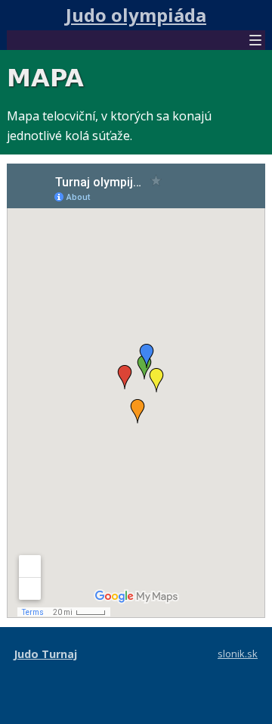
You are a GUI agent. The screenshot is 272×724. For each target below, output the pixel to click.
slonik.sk (238, 653)
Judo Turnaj (45, 654)
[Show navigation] (255, 41)
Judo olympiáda (136, 14)
